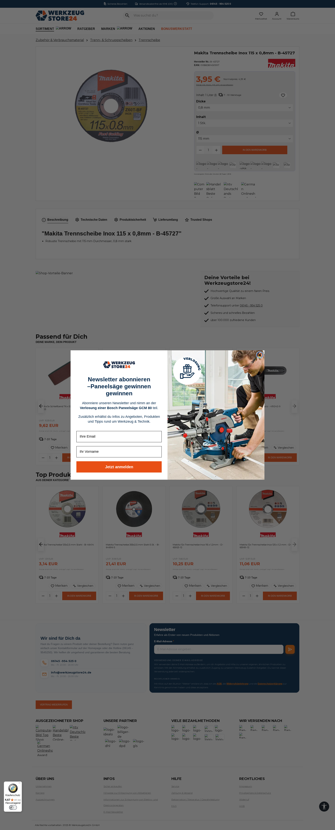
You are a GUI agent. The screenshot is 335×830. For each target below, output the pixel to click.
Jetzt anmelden (119, 467)
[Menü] (19, 784)
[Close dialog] (260, 355)
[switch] (13, 807)
